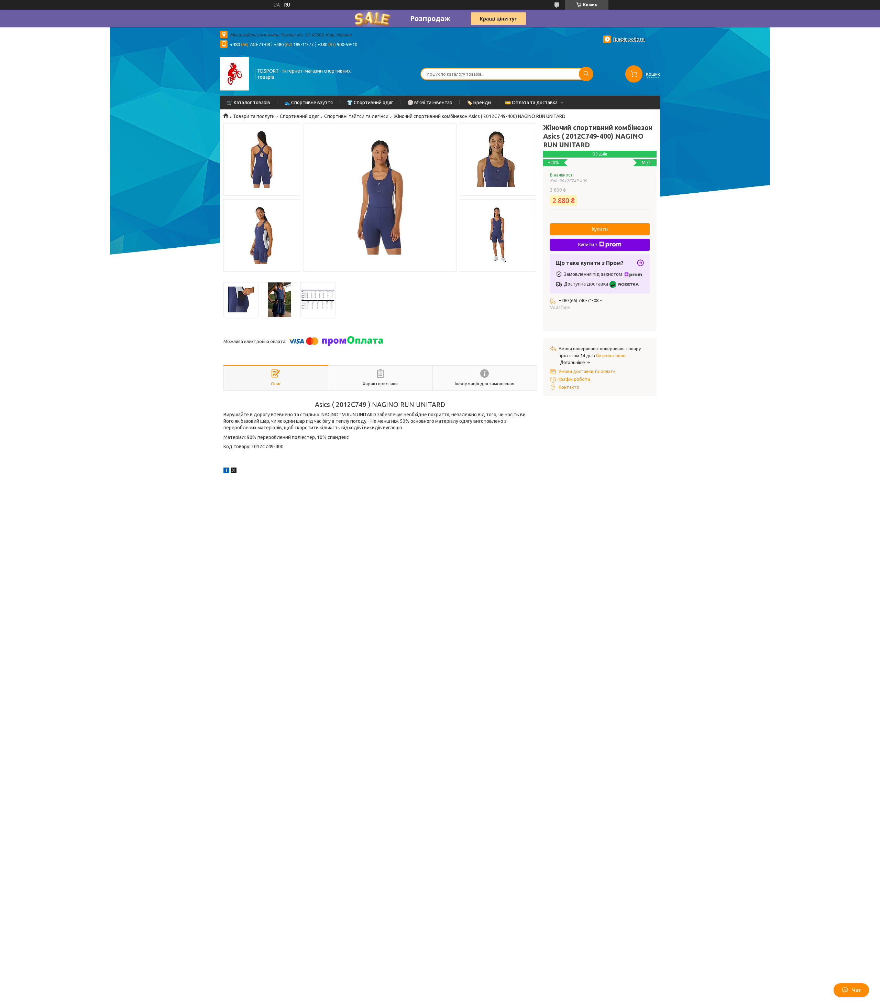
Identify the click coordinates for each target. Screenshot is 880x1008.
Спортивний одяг (299, 116)
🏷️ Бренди (478, 102)
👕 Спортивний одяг (370, 102)
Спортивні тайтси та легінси (356, 116)
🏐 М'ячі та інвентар (429, 102)
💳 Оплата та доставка (531, 102)
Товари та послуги (254, 116)
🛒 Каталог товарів (248, 102)
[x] (233, 471)
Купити (600, 229)
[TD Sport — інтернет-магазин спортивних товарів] (234, 73)
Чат (856, 990)
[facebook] (226, 471)
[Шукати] (586, 74)
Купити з (587, 244)
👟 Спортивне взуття (308, 102)
